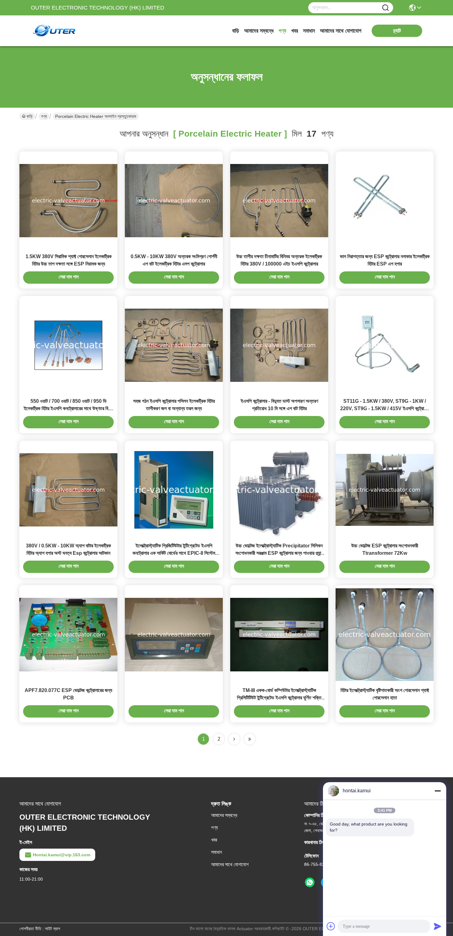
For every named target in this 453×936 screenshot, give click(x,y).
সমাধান (309, 31)
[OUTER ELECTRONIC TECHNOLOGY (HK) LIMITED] (65, 31)
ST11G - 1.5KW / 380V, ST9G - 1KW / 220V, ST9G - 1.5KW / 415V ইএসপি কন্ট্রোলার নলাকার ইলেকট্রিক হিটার (384, 408)
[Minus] (437, 790)
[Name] (385, 8)
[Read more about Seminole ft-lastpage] (249, 739)
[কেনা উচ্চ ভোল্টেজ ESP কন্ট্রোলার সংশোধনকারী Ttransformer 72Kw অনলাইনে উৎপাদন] (385, 489)
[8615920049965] (309, 882)
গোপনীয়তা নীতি (30, 928)
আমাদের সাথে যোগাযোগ (340, 31)
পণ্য (282, 31)
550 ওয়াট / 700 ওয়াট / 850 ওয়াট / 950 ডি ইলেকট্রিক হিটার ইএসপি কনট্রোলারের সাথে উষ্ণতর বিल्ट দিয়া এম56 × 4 (68, 408)
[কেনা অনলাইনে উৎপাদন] (174, 634)
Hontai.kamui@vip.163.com (61, 854)
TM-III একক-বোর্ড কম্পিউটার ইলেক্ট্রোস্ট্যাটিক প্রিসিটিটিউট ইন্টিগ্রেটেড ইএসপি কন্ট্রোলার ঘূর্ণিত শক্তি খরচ (279, 698)
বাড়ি (235, 31)
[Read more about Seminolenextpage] (234, 739)
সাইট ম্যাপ (52, 928)
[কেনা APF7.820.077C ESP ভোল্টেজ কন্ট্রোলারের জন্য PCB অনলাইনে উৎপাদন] (68, 634)
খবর (294, 31)
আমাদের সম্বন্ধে (259, 31)
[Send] (438, 926)
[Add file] (331, 926)
